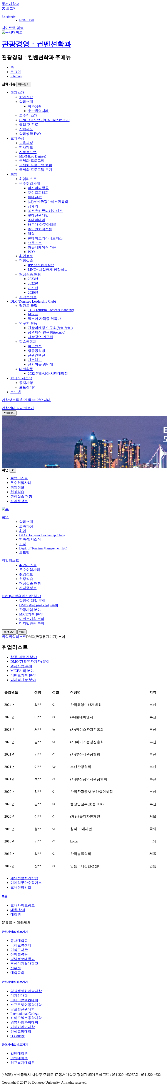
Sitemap (16, 76)
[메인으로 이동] (5, 509)
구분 (4, 896)
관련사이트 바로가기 (15, 931)
